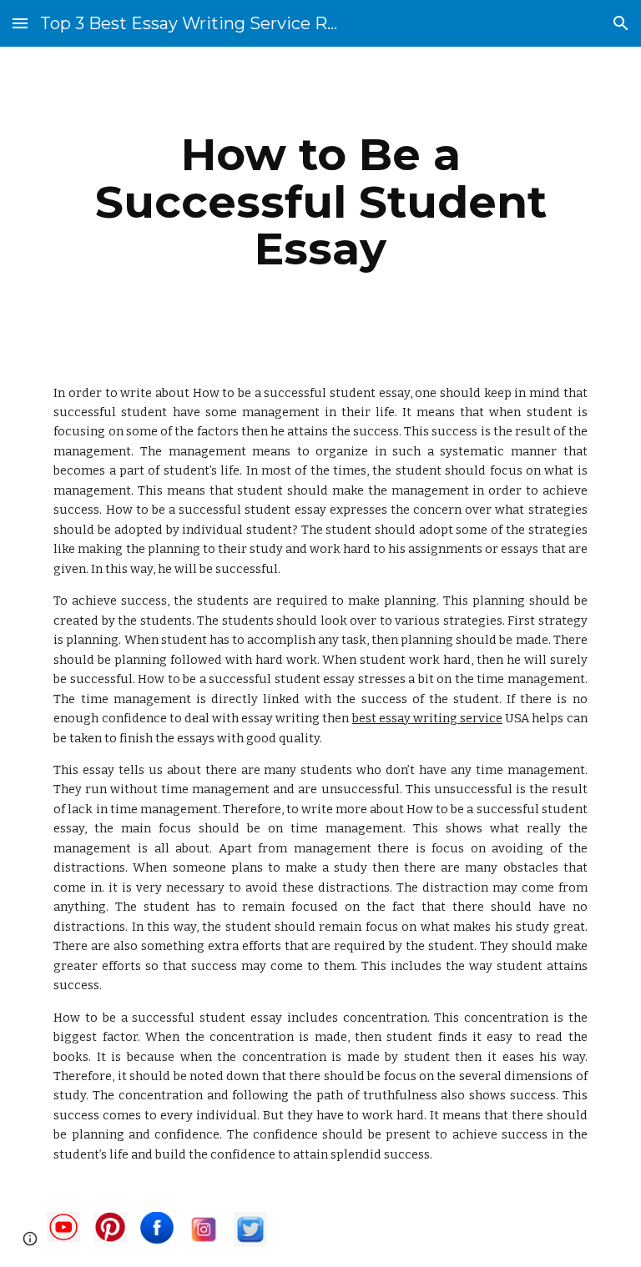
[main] (320, 201)
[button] (20, 23)
